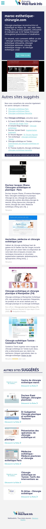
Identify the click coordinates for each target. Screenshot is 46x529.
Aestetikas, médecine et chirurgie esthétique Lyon (22, 240)
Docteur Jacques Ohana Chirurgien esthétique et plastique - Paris (18, 187)
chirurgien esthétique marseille (20, 150)
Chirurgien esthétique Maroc (19, 111)
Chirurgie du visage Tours (18, 123)
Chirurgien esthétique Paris (18, 109)
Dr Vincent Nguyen (31, 135)
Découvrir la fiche (28, 386)
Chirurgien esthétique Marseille (20, 113)
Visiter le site (25, 55)
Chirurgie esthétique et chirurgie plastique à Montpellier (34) (22, 292)
